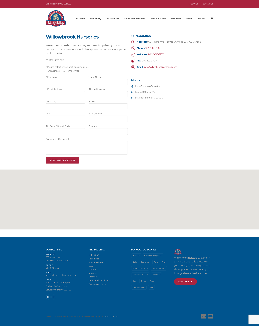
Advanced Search (97, 262)
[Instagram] (48, 297)
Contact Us (207, 4)
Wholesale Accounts (134, 18)
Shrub (143, 281)
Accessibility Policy (98, 284)
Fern (156, 262)
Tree (152, 281)
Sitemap (93, 277)
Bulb (135, 262)
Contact (201, 18)
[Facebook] (53, 297)
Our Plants (80, 18)
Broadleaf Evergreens (153, 256)
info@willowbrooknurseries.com (160, 67)
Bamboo (136, 256)
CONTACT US (185, 282)
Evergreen (145, 262)
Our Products (112, 18)
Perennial (156, 275)
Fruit (164, 262)
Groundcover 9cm (140, 268)
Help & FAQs (94, 255)
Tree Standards (139, 287)
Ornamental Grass (140, 275)
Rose (134, 281)
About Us (193, 4)
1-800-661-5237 (64, 4)
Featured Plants (158, 18)
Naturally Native (158, 268)
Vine (151, 287)
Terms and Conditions (99, 280)
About (189, 18)
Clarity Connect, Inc (111, 316)
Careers (92, 269)
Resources (175, 18)
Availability (95, 18)
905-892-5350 (152, 48)
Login (91, 266)
